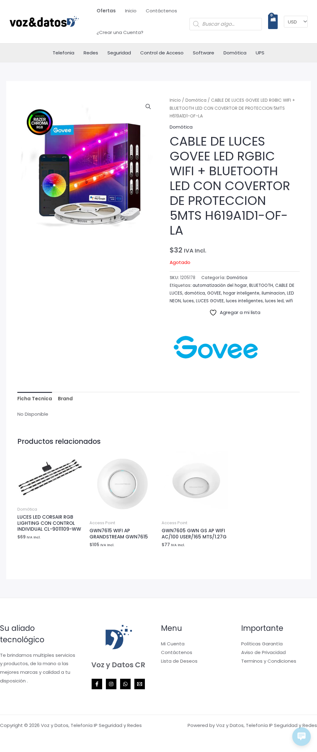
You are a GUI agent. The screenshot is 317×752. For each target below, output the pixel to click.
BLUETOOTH (261, 285)
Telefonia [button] (63, 52)
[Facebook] (97, 684)
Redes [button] (91, 52)
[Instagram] (111, 684)
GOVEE (214, 293)
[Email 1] (139, 684)
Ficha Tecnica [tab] (34, 398)
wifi (289, 301)
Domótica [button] (235, 52)
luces (188, 301)
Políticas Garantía (262, 643)
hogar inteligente (241, 293)
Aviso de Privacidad (263, 652)
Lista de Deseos (179, 661)
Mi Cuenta (173, 643)
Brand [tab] (65, 398)
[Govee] (216, 347)
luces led (274, 301)
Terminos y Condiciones (268, 661)
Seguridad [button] (119, 52)
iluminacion (273, 293)
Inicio (131, 10)
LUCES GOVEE (210, 301)
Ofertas (106, 10)
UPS (260, 52)
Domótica (195, 100)
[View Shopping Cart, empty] (273, 22)
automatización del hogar (220, 285)
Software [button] (203, 52)
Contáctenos (161, 10)
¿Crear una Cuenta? (120, 32)
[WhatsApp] (125, 684)
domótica (195, 293)
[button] (148, 106)
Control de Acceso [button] (162, 52)
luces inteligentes (244, 301)
